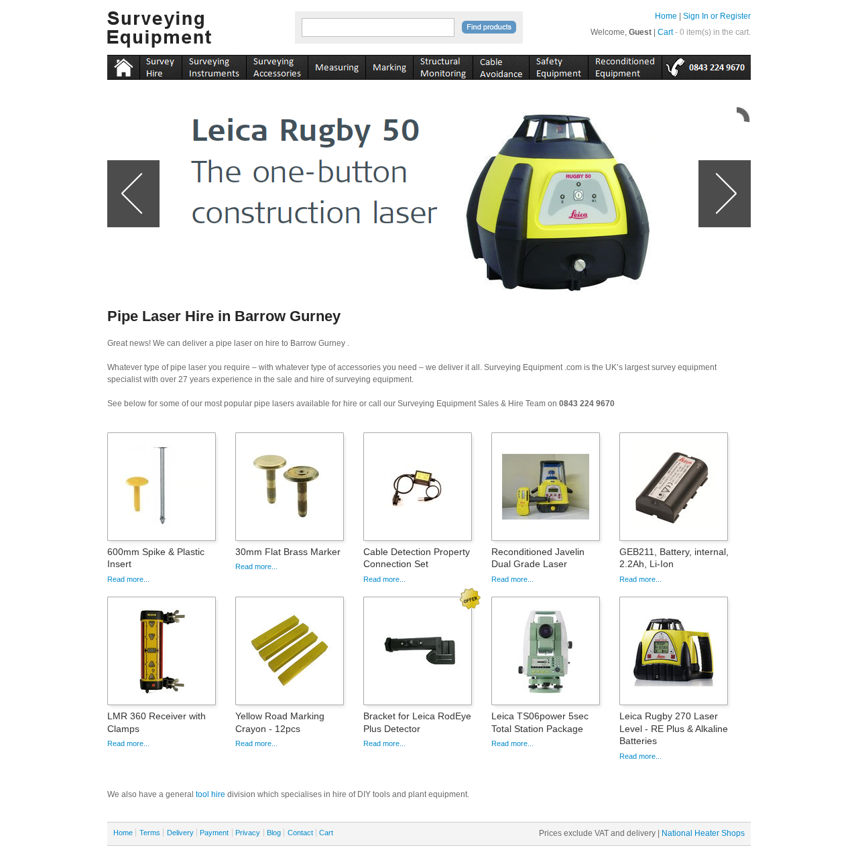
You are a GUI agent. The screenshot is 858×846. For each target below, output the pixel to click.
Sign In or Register (717, 16)
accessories (277, 65)
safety (558, 65)
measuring (336, 65)
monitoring (443, 65)
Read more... (128, 579)
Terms (149, 833)
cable (501, 65)
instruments (160, 65)
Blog (274, 833)
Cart (665, 32)
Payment (214, 833)
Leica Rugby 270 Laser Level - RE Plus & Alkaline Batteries (673, 728)
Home (666, 16)
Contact (300, 833)
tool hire (210, 794)
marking (389, 65)
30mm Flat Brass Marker (288, 551)
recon (625, 65)
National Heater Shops (703, 833)
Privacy (247, 833)
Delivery (180, 833)
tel (706, 65)
